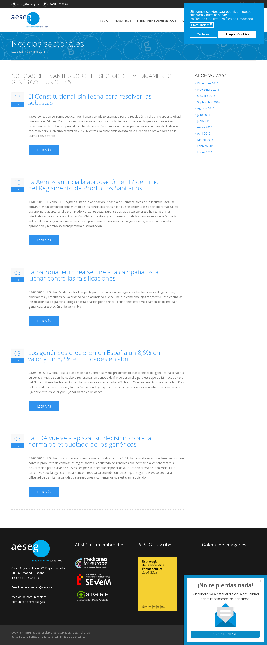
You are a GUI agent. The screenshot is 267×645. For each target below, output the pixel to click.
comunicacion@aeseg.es (28, 602)
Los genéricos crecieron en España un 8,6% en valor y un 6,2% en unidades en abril (94, 355)
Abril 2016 (203, 133)
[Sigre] (94, 600)
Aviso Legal (18, 637)
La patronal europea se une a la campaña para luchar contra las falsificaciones (93, 275)
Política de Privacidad (43, 637)
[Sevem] (94, 588)
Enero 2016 (204, 152)
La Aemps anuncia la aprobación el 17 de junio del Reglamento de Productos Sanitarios (93, 185)
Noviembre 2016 (208, 89)
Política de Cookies (73, 637)
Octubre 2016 (205, 96)
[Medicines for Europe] (94, 571)
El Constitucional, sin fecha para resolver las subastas (89, 99)
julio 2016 (203, 115)
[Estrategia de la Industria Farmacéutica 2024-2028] (157, 610)
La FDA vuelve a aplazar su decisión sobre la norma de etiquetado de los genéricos (89, 441)
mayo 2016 (204, 127)
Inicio (27, 51)
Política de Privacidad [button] (237, 19)
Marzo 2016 (204, 140)
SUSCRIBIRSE (225, 634)
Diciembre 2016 (207, 83)
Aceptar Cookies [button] (237, 34)
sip (88, 632)
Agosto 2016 (205, 108)
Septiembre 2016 (208, 102)
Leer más (44, 150)
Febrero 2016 (205, 146)
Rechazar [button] (203, 34)
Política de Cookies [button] (204, 19)
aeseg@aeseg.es (27, 4)
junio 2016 (203, 121)
